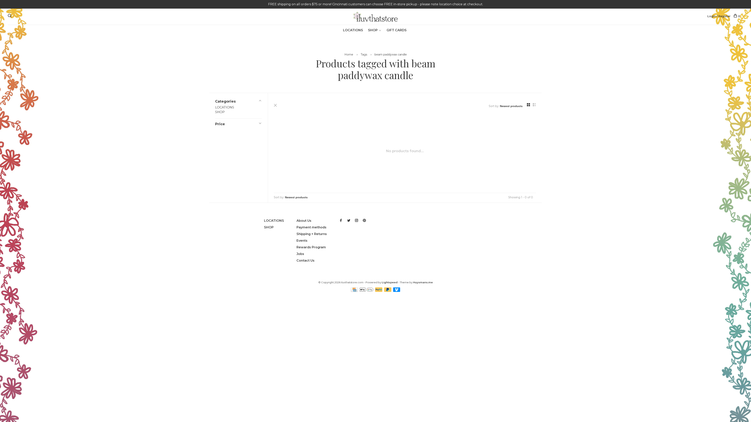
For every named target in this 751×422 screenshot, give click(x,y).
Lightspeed (390, 282)
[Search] (10, 16)
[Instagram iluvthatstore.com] (356, 221)
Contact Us (305, 260)
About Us (303, 221)
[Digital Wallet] (367, 291)
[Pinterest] (364, 221)
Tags (364, 54)
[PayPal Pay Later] (388, 291)
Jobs (300, 254)
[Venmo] (396, 291)
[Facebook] (340, 221)
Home (348, 54)
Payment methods (311, 227)
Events (301, 240)
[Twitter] (348, 221)
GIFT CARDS (397, 30)
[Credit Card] (355, 291)
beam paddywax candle (391, 54)
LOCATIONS (353, 30)
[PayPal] (379, 291)
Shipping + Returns (311, 234)
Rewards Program (311, 247)
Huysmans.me (423, 282)
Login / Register (718, 16)
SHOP (373, 30)
